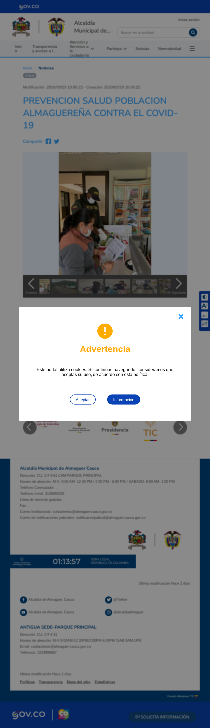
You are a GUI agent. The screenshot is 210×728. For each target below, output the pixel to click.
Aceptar (83, 399)
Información (123, 399)
